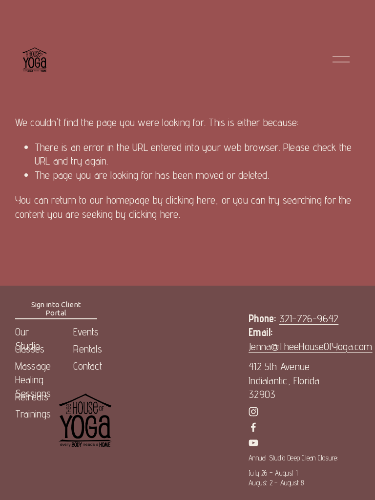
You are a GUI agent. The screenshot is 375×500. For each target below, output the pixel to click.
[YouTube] (253, 443)
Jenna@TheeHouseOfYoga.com (311, 346)
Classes (30, 348)
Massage (33, 365)
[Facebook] (253, 427)
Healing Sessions (33, 386)
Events (86, 331)
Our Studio (27, 338)
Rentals (87, 348)
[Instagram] (253, 412)
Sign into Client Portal (56, 308)
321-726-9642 (309, 318)
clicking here (190, 199)
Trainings (33, 413)
